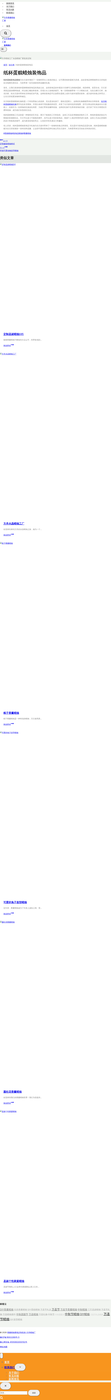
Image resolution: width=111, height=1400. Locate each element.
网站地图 (3, 1347)
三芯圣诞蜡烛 (94, 1309)
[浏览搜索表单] (5, 33)
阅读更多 (8, 346)
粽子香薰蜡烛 (11, 712)
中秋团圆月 (59, 1314)
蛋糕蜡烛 (7, 133)
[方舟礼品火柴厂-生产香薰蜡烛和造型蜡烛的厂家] (8, 20)
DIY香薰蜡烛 (6, 1309)
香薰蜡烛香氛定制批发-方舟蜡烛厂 (21, 1332)
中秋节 (51, 1314)
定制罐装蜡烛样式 (7, 142)
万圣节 (56, 1309)
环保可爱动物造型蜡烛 (9, 149)
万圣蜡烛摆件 (9, 1314)
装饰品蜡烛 (17, 133)
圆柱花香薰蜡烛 (12, 1091)
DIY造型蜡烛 (16, 1319)
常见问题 (10, 9)
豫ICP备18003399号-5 (9, 1337)
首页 (8, 26)
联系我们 (10, 13)
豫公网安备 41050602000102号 (13, 1342)
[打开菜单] (3, 49)
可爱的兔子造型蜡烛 (15, 902)
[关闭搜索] (5, 1386)
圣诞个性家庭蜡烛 (13, 1281)
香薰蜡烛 (26, 133)
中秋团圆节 (22, 1314)
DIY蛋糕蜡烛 (34, 1309)
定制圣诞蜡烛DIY (13, 334)
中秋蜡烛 (82, 1309)
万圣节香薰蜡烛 (68, 1309)
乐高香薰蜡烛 (20, 1309)
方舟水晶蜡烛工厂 (13, 523)
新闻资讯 (10, 3)
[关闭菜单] (1, 1356)
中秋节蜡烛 (72, 1314)
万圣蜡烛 (33, 1314)
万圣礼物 (43, 1314)
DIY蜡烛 (85, 1314)
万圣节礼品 (45, 1309)
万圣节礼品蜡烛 (96, 1314)
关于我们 (10, 6)
